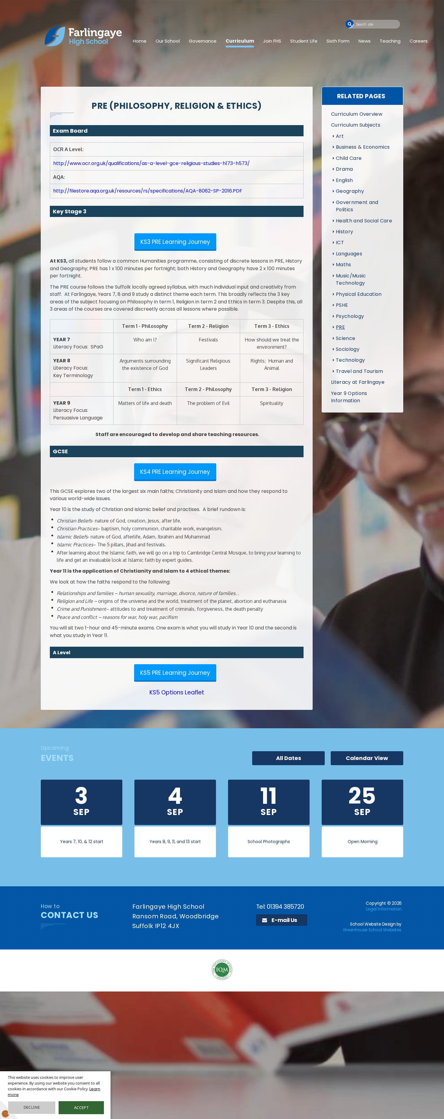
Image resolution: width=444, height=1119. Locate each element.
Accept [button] (81, 1107)
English (344, 180)
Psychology (350, 316)
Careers (419, 41)
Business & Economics (363, 147)
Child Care (349, 158)
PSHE (342, 305)
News (365, 41)
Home (139, 41)
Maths (343, 264)
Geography (350, 191)
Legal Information (384, 909)
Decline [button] (32, 1107)
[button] (349, 24)
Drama (344, 169)
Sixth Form (338, 41)
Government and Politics (357, 206)
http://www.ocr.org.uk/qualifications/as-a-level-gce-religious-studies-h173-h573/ (151, 163)
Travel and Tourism (359, 371)
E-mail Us (284, 920)
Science (345, 338)
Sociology (347, 349)
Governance (203, 41)
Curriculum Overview (356, 114)
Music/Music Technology (351, 279)
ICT (340, 242)
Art (340, 136)
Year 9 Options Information (349, 397)
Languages (349, 253)
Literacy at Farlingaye (357, 382)
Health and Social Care (364, 220)
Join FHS (272, 41)
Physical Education (359, 294)
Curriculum (240, 41)
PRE (340, 327)
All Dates (288, 758)
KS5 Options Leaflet (177, 692)
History (344, 231)
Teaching (390, 41)
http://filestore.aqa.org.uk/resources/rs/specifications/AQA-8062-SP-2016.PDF (147, 190)
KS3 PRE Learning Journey (175, 242)
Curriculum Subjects (355, 124)
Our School (168, 41)
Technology (350, 360)
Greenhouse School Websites (372, 930)
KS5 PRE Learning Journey (175, 673)
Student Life (303, 41)
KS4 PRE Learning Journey (175, 472)
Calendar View (367, 758)
